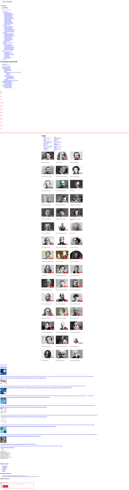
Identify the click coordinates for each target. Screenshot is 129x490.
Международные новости (8, 53)
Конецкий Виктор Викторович (60, 204)
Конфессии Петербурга (8, 13)
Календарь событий (7, 44)
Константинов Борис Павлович (46, 204)
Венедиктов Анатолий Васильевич (75, 360)
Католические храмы (8, 70)
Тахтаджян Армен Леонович (58, 142)
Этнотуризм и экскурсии (8, 37)
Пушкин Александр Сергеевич (47, 145)
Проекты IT (3, 367)
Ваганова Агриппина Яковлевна (61, 275)
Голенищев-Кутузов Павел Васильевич (57, 148)
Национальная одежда (8, 15)
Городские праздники (8, 46)
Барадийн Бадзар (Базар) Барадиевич (61, 289)
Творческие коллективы (8, 17)
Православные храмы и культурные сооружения (12, 72)
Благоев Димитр (43, 275)
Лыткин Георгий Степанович (45, 190)
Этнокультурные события (8, 45)
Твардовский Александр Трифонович (47, 332)
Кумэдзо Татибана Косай (57, 149)
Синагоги (6, 79)
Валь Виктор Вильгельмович (74, 346)
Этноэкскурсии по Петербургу (7, 82)
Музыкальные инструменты (9, 18)
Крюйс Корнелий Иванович (74, 261)
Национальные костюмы (8, 42)
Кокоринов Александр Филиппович (61, 346)
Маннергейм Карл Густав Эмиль (48, 142)
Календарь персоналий (8, 26)
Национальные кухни (8, 16)
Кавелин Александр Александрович (56, 139)
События (3, 43)
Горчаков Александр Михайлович (46, 289)
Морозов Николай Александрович (75, 204)
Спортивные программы (8, 39)
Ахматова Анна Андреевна (58, 145)
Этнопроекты (4, 32)
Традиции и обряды (7, 38)
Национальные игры (8, 19)
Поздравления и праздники (9, 54)
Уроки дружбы (7, 40)
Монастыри (8, 73)
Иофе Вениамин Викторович (60, 360)
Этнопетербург (5, 11)
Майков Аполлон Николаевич (47, 141)
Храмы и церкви (7, 24)
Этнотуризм (4, 25)
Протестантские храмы (8, 75)
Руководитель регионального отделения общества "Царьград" (13, 475)
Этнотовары (4, 41)
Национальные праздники (9, 14)
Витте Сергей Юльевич (45, 360)
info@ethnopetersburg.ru (9, 1)
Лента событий (7, 52)
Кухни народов (7, 56)
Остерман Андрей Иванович (58, 137)
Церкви (7, 74)
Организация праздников (8, 34)
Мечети (5, 71)
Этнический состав (7, 12)
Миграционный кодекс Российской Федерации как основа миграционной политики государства (19, 476)
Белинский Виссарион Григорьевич (57, 144)
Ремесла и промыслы (8, 20)
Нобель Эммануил (56, 141)
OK (5, 486)
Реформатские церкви (10, 78)
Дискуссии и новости (8, 57)
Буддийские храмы (7, 69)
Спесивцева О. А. (45, 149)
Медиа (3, 470)
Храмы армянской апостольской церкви (11, 80)
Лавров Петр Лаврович (46, 139)
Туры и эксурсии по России (9, 31)
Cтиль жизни (6, 55)
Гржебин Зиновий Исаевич (47, 137)
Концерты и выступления (8, 33)
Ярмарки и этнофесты (8, 21)
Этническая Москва (7, 83)
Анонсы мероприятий (8, 51)
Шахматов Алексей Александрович (75, 289)
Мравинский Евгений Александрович (46, 143)
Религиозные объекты (8, 28)
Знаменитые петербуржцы (9, 29)
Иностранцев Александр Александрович (62, 332)
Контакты (4, 59)
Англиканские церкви (10, 76)
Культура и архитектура (8, 23)
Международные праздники (9, 49)
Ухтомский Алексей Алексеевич (75, 332)
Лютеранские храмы (10, 77)
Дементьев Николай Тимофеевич (75, 275)
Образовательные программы (9, 35)
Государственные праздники (9, 47)
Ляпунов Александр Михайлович (46, 148)
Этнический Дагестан (8, 87)
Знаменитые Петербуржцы (9, 22)
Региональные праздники (8, 48)
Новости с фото (7, 58)
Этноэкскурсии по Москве (9, 30)
